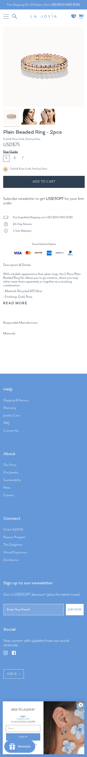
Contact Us (11, 431)
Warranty (9, 408)
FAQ (6, 423)
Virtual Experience (15, 552)
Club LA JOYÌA (13, 530)
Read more (15, 303)
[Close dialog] (80, 704)
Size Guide (10, 152)
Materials (9, 333)
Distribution (11, 560)
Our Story (9, 465)
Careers (8, 495)
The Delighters (12, 545)
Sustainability (12, 480)
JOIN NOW (75, 609)
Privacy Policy (23, 746)
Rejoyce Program (14, 537)
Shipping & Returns (16, 400)
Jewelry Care (11, 416)
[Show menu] (6, 16)
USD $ (12, 673)
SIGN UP (23, 736)
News (7, 488)
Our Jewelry (11, 472)
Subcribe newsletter (19, 199)
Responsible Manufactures (20, 323)
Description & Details (17, 265)
